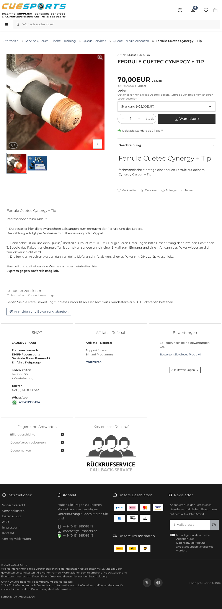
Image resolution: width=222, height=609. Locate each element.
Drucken (151, 190)
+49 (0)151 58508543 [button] (78, 526)
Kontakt (8, 533)
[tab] (33, 211)
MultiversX (93, 361)
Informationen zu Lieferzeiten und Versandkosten (87, 585)
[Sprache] (180, 10)
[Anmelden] (193, 10)
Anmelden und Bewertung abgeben (41, 311)
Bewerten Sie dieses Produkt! (180, 354)
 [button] (97, 144)
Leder (122, 90)
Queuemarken (36, 450)
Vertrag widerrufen (16, 539)
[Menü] (6, 24)
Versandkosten (13, 511)
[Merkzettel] (206, 10)
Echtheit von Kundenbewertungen (33, 295)
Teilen (189, 190)
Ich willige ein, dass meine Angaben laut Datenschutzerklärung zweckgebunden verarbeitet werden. (194, 542)
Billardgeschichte (36, 434)
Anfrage (170, 190)
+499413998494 (28, 402)
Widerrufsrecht (13, 505)
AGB (5, 522)
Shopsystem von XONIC (205, 583)
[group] (55, 102)
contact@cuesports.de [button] (80, 531)
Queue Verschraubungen (36, 442)
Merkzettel (129, 190)
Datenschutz (11, 516)
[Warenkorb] (215, 10)
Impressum (11, 527)
